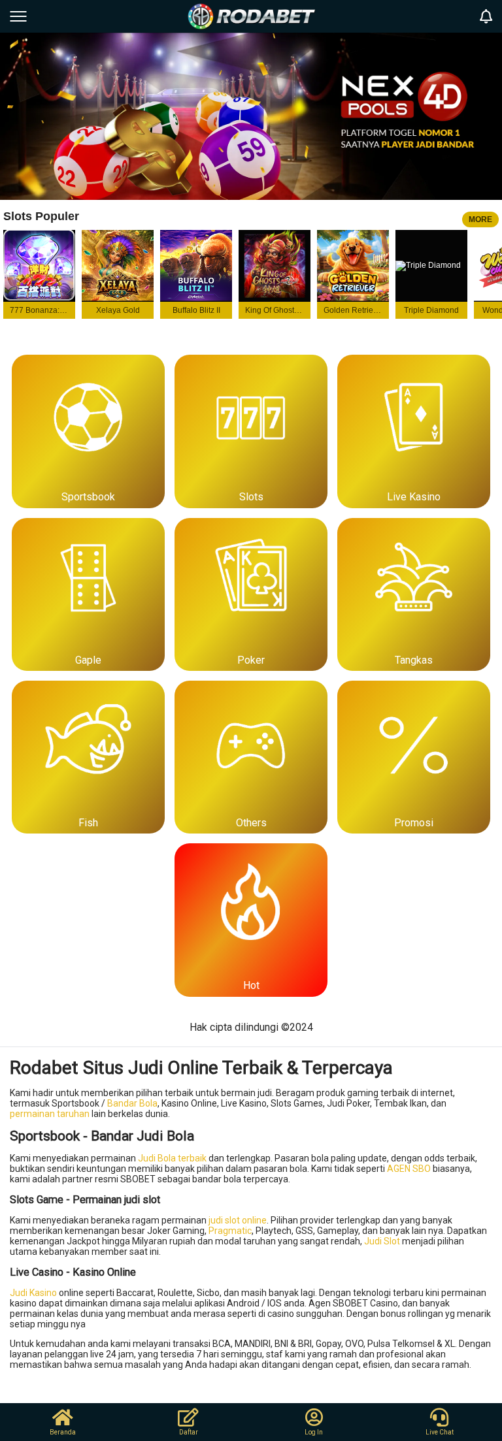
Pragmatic (230, 1230)
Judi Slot (382, 1241)
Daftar (188, 1432)
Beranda (63, 1432)
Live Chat (440, 1432)
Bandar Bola (132, 1103)
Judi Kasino (33, 1292)
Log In (314, 1432)
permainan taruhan (50, 1114)
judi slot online (238, 1220)
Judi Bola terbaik (172, 1158)
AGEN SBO (409, 1168)
